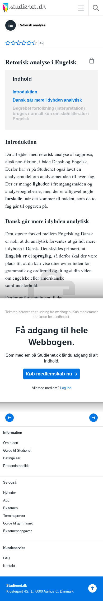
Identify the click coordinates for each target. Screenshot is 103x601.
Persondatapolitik (16, 466)
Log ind (65, 388)
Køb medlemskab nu (49, 373)
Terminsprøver (14, 516)
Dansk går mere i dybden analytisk (47, 100)
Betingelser (11, 458)
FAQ (6, 558)
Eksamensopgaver (17, 531)
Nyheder (9, 493)
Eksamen (10, 508)
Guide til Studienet (17, 450)
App (6, 500)
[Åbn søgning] (96, 9)
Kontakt (9, 566)
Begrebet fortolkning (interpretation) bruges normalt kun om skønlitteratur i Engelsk (51, 113)
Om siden (10, 443)
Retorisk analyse (31, 25)
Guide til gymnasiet (18, 523)
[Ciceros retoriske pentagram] (11, 417)
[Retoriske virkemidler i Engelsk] (90, 417)
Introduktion (25, 92)
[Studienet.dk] (37, 8)
